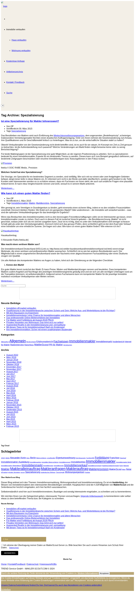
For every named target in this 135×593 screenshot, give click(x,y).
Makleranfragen (53, 469)
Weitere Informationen (88, 573)
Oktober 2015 (12, 407)
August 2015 (12, 412)
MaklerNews (29, 345)
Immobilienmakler (19, 203)
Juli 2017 (10, 374)
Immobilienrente (59, 465)
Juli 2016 (10, 388)
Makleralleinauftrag (25, 469)
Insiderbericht (118, 342)
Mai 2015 (10, 419)
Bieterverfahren (41, 458)
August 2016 (12, 386)
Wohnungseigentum (74, 472)
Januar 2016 (12, 402)
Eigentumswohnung (65, 457)
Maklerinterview (17, 345)
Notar (128, 469)
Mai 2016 (10, 393)
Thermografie (60, 472)
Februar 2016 (12, 400)
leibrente (126, 465)
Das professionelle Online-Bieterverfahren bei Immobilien (33, 318)
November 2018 (13, 362)
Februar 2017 (12, 383)
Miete (124, 469)
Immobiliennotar (48, 465)
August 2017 (12, 371)
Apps (28, 458)
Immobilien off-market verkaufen (21, 308)
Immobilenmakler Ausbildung (15, 462)
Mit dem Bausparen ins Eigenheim (22, 313)
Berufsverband (31, 342)
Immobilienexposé (65, 462)
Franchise (114, 457)
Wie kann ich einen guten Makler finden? (25, 193)
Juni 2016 (11, 390)
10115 (3, 458)
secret (23, 472)
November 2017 (13, 369)
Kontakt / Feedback (15, 82)
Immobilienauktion (35, 462)
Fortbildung (102, 457)
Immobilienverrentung (95, 465)
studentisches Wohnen (48, 472)
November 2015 (13, 405)
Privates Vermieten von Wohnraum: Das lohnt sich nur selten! (34, 322)
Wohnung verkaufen (21, 50)
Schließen (6, 590)
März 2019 (11, 357)
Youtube (87, 472)
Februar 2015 (12, 426)
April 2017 (11, 381)
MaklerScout (41, 344)
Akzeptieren (104, 573)
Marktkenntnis (42, 203)
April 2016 (11, 395)
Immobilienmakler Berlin (123, 462)
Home (4, 564)
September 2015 (14, 409)
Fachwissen (61, 341)
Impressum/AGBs (48, 564)
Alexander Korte (18, 457)
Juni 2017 (11, 376)
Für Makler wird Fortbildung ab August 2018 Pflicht (30, 320)
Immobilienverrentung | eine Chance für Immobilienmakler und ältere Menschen (43, 315)
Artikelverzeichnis (14, 72)
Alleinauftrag (5, 342)
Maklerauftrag (77, 469)
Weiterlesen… (7, 188)
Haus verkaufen (19, 40)
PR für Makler (56, 344)
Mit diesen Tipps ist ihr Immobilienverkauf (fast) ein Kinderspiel (35, 327)
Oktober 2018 (12, 364)
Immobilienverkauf (75, 465)
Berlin (33, 457)
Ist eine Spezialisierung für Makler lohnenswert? (30, 121)
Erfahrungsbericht (44, 341)
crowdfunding (51, 458)
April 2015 (11, 421)
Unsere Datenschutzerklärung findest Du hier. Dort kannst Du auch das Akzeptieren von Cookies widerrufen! (51, 585)
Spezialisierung (18, 131)
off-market (4, 472)
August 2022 (12, 355)
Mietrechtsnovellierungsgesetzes (69, 135)
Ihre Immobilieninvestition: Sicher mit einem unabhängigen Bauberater (39, 329)
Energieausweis (81, 458)
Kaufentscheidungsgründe (110, 465)
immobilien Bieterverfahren (50, 462)
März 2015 (11, 424)
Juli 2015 (10, 414)
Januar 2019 (12, 360)
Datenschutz (14, 548)
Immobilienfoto (78, 462)
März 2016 (11, 398)
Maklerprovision (99, 468)
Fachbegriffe (90, 458)
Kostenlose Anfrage (15, 61)
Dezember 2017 (13, 367)
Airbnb (7, 458)
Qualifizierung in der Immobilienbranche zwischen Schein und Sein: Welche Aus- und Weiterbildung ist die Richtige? (60, 310)
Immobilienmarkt (104, 341)
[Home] (4, 6)
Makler (32, 203)
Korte (121, 465)
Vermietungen (67, 345)
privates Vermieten (14, 472)
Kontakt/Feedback (16, 564)
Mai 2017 (10, 379)
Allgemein (17, 341)
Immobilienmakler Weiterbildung (11, 465)
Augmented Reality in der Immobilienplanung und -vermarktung (35, 325)
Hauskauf (123, 458)
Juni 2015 (11, 417)
